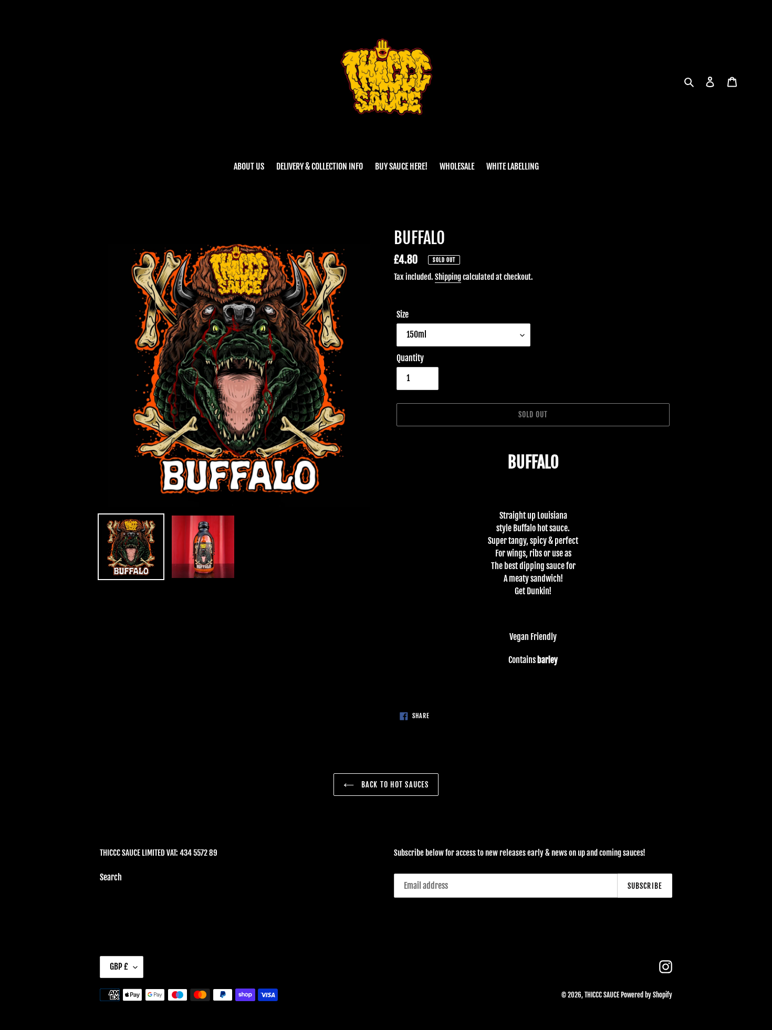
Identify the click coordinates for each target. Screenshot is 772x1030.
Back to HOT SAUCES (394, 784)
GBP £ (119, 966)
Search (111, 877)
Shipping (448, 277)
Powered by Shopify (646, 995)
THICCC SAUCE (602, 995)
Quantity (410, 358)
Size (403, 314)
